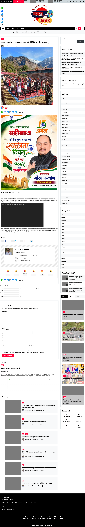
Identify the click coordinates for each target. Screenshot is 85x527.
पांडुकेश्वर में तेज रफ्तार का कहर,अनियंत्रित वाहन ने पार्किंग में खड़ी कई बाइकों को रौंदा (38, 409)
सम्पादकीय (22, 28)
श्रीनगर (63, 258)
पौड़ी (62, 250)
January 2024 (65, 189)
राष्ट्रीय (17, 28)
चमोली (2, 38)
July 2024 (64, 171)
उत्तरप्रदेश (64, 220)
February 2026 (65, 115)
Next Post (3, 319)
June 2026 (64, 104)
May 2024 (64, 177)
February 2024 (65, 186)
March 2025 (64, 148)
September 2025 (66, 130)
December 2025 (66, 121)
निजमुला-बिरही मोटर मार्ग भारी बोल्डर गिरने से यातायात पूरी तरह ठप (39, 1)
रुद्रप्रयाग (64, 256)
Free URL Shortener (66, 84)
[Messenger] (2, 19)
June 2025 (64, 139)
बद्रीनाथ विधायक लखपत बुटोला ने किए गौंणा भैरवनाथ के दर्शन (35, 393)
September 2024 (66, 165)
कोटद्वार (63, 226)
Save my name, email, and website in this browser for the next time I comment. (24, 308)
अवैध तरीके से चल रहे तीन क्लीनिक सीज (75, 282)
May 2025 (64, 142)
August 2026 (65, 98)
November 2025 (66, 124)
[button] (76, 28)
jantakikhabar (20, 209)
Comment (5, 267)
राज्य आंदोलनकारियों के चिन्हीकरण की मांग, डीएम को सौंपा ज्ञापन (56, 1)
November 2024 (66, 159)
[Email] (2, 16)
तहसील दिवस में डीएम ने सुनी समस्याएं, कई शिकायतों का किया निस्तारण (72, 358)
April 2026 (64, 109)
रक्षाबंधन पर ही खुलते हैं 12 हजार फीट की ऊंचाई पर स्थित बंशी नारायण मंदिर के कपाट (72, 336)
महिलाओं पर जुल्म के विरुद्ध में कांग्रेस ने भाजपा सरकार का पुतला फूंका (73, 315)
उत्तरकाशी (63, 217)
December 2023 (66, 192)
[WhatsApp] (2, 8)
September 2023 (66, 200)
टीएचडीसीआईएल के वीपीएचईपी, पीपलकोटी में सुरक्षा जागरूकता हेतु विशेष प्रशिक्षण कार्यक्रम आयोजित (76, 277)
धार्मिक (13, 28)
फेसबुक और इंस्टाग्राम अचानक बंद (11, 325)
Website (31, 302)
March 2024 (65, 183)
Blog (63, 214)
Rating (4, 285)
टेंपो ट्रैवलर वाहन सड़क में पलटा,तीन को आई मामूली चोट (34, 377)
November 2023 (66, 195)
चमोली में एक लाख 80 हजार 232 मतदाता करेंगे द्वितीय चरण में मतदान (37, 439)
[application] (22, 171)
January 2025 (65, 153)
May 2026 (64, 107)
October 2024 (65, 162)
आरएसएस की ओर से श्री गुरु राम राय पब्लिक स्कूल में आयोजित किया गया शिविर (39, 424)
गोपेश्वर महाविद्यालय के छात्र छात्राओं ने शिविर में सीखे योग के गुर (25, 42)
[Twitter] (2, 13)
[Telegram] (2, 21)
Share (20, 112)
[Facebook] (2, 11)
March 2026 (65, 112)
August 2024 (65, 168)
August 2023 (65, 203)
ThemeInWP (50, 481)
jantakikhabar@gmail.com (24, 214)
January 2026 (65, 118)
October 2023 (65, 197)
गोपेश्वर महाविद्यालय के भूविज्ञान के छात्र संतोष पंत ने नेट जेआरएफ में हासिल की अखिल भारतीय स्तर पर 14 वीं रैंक (73, 400)
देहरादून (63, 238)
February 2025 (65, 151)
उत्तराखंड (7, 28)
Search (63, 39)
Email (3, 302)
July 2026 (64, 101)
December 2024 (66, 156)
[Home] (3, 28)
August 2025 (65, 133)
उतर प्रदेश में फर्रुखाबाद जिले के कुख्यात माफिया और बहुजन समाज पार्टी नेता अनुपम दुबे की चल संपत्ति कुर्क (75, 289)
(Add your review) (40, 245)
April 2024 (64, 180)
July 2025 (64, 136)
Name (7, 286)
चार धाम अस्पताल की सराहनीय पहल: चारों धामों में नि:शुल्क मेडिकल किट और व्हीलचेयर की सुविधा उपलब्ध (38, 363)
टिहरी (63, 235)
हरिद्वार (63, 264)
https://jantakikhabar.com (24, 217)
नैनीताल (63, 247)
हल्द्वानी (63, 267)
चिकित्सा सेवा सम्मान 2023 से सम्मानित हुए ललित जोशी (72, 379)
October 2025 (65, 127)
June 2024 (64, 174)
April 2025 (64, 145)
